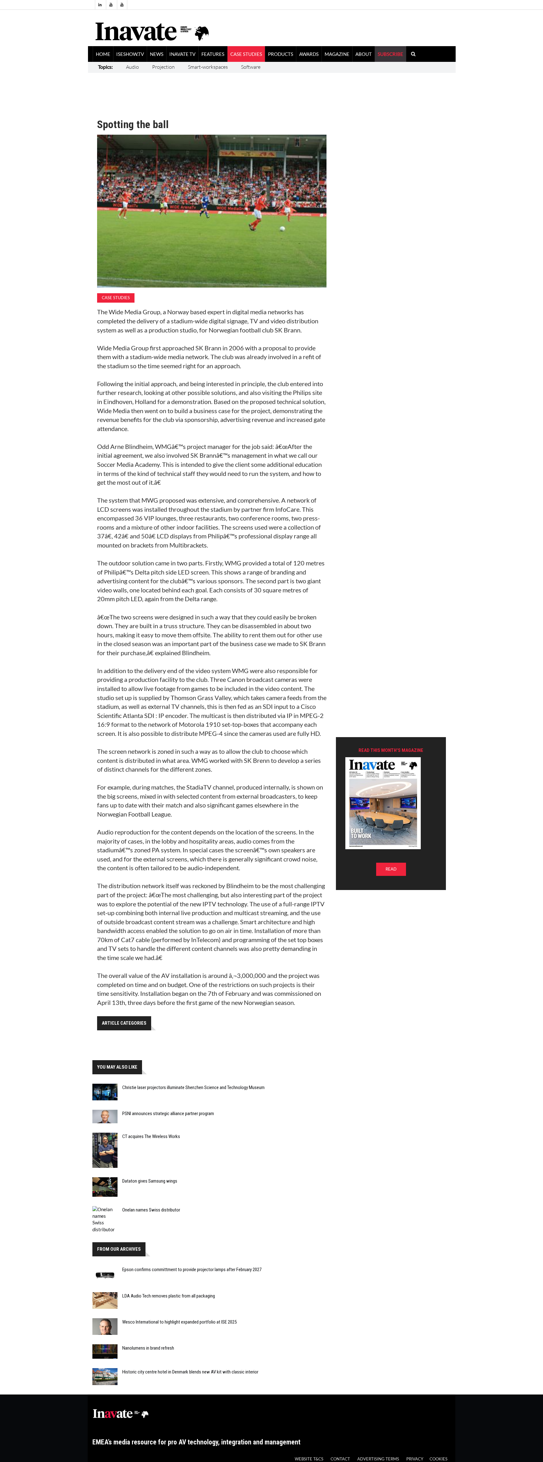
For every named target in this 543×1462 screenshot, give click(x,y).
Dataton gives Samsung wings (149, 1181)
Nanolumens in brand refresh (148, 1348)
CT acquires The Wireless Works (151, 1136)
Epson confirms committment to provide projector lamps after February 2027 (191, 1269)
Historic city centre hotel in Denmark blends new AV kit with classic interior (190, 1372)
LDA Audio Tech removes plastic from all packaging (168, 1296)
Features (212, 54)
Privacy (414, 1459)
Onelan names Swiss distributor (151, 1210)
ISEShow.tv (130, 54)
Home (103, 54)
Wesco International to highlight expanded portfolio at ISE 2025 (179, 1322)
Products (280, 54)
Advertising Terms (378, 1459)
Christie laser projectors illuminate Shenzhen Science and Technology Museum (193, 1087)
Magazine (337, 54)
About (363, 54)
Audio (132, 67)
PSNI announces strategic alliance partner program (168, 1113)
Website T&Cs (309, 1459)
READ (391, 869)
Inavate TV (182, 54)
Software (251, 67)
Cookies (438, 1459)
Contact (340, 1459)
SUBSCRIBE (390, 54)
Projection (163, 67)
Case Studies (246, 54)
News (156, 54)
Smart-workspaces (208, 67)
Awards (309, 54)
